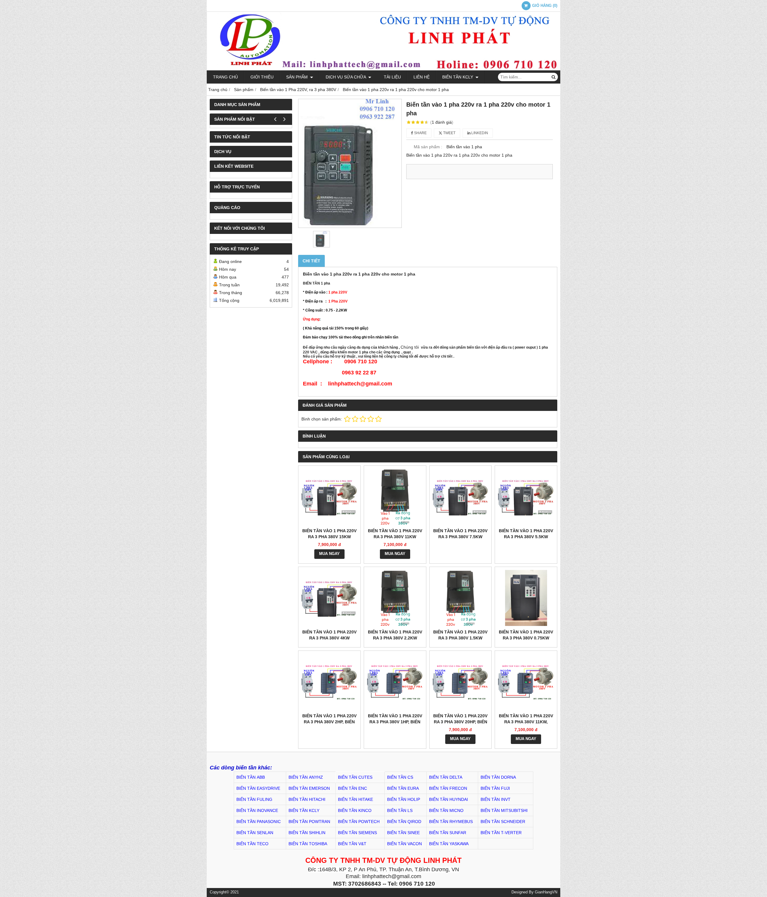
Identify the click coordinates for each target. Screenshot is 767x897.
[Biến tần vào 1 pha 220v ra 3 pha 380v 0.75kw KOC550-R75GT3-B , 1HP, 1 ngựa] (526, 598)
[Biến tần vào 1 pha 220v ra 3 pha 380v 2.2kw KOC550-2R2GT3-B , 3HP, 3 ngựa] (395, 598)
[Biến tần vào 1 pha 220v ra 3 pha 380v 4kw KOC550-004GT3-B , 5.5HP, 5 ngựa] (329, 598)
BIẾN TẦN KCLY (458, 77)
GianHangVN (546, 892)
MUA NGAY (329, 554)
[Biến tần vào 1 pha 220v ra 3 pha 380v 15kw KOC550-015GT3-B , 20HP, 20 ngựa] (329, 497)
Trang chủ (225, 77)
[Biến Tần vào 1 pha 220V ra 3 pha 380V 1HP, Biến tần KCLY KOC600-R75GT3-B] (395, 682)
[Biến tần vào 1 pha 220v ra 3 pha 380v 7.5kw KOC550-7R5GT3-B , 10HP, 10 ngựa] (461, 497)
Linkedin (479, 133)
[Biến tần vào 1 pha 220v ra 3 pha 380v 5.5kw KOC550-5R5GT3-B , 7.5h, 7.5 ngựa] (526, 497)
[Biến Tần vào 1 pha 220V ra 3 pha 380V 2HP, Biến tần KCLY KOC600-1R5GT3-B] (329, 682)
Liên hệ (421, 77)
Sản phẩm (297, 77)
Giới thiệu (262, 77)
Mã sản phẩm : (428, 146)
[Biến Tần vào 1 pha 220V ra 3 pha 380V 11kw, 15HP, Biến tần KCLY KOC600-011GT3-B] (526, 682)
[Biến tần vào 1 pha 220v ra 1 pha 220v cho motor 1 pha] (349, 163)
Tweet (448, 133)
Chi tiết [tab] (311, 260)
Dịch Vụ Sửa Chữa (346, 77)
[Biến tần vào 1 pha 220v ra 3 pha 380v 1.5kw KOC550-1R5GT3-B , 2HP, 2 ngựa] (461, 598)
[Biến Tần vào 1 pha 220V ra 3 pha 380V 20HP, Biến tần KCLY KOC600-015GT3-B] (461, 682)
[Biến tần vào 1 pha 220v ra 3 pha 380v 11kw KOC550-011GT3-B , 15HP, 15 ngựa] (395, 497)
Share (420, 133)
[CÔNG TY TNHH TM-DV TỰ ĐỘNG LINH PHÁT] (383, 68)
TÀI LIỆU (392, 77)
